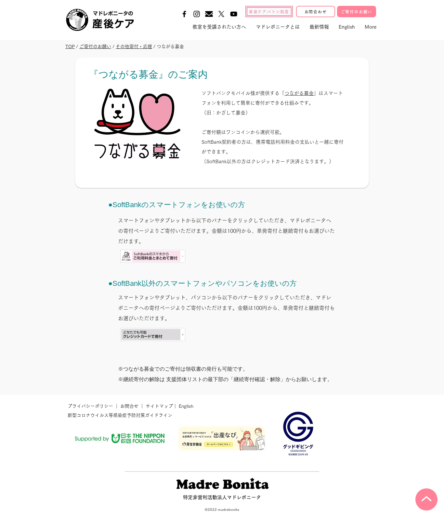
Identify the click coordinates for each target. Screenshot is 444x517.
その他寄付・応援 (134, 46)
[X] (221, 14)
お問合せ (129, 406)
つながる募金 (299, 93)
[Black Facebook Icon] (184, 14)
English (186, 406)
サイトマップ (158, 406)
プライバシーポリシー (91, 406)
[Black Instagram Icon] (196, 14)
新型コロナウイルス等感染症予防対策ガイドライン (120, 415)
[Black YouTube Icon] (233, 14)
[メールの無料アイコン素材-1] (209, 14)
